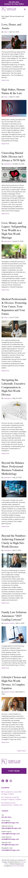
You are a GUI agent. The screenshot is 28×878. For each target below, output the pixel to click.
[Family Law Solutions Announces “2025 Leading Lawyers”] (14, 634)
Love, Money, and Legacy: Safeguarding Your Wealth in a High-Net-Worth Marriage (14, 230)
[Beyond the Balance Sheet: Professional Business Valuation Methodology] (14, 489)
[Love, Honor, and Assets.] (14, 42)
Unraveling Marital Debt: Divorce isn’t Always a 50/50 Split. (14, 156)
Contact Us (8, 4)
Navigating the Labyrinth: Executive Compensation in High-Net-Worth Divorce (13, 387)
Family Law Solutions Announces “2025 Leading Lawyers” (14, 616)
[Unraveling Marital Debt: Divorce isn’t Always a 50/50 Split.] (14, 174)
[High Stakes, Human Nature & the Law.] (14, 108)
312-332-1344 (14, 2)
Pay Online (19, 4)
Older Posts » (21, 751)
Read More (5, 80)
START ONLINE (14, 771)
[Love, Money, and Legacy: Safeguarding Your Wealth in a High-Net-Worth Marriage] (14, 251)
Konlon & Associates (18, 866)
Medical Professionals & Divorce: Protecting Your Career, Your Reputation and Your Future (14, 306)
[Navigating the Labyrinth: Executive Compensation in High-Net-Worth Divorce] (14, 411)
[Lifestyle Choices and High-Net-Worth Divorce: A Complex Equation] (14, 704)
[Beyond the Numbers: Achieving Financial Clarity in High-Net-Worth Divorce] (14, 560)
